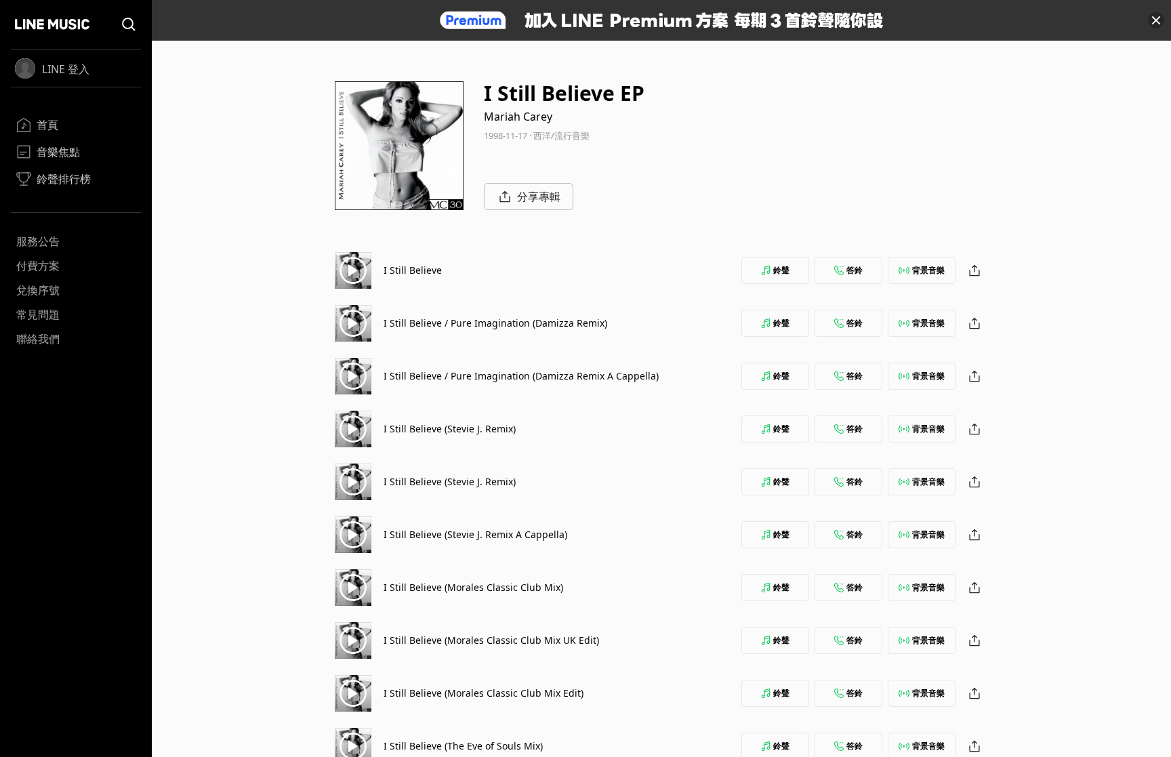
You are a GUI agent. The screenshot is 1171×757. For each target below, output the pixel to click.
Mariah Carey (518, 116)
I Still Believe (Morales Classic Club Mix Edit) (483, 693)
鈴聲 (781, 270)
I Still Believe (413, 270)
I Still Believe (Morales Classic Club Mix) (473, 587)
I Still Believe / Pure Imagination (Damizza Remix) (495, 322)
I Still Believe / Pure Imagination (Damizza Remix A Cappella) (521, 375)
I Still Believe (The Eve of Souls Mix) (463, 745)
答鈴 (854, 270)
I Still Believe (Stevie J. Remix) (450, 428)
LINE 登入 (65, 69)
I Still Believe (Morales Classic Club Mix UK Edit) (491, 640)
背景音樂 (928, 270)
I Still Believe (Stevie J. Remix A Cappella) (475, 534)
